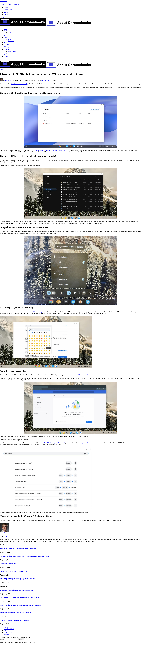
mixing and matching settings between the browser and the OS (88, 375)
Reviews (10, 34)
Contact (6, 14)
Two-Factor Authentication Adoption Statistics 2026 (17, 590)
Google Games (12, 51)
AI (4, 36)
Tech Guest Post (9, 629)
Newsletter (7, 12)
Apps (5, 42)
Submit (21, 639)
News (5, 30)
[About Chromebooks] (45, 25)
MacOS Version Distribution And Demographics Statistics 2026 (20, 605)
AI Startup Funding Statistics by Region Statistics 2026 (18, 579)
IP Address (11, 41)
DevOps (10, 39)
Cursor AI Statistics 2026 (8, 564)
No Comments (45, 80)
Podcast (6, 54)
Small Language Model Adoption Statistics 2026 (15, 612)
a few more (135, 443)
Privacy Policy (8, 9)
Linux (5, 29)
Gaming (6, 49)
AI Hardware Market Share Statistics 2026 (14, 571)
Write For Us (8, 11)
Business (6, 44)
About (6, 7)
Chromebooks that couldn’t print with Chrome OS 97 (51, 150)
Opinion (10, 48)
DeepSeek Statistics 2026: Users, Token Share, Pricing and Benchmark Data (24, 556)
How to (6, 37)
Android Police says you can (37, 312)
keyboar (83, 443)
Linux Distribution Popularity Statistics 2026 (14, 620)
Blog (5, 53)
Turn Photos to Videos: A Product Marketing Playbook (18, 548)
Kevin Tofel (9, 80)
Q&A (5, 46)
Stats (9, 32)
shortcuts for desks (92, 443)
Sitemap (6, 634)
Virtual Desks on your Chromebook (54, 443)
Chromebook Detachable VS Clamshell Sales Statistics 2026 (19, 597)
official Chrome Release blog (19, 84)
